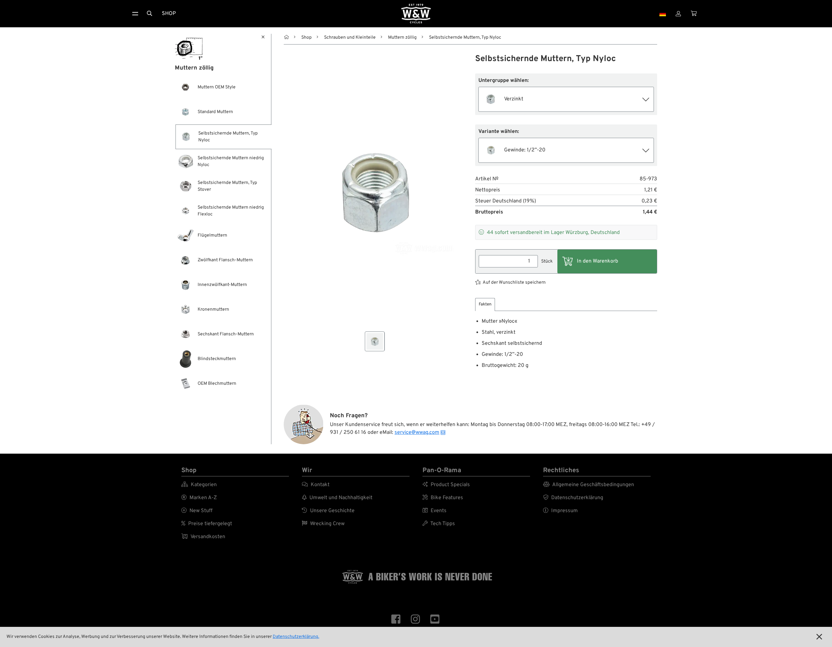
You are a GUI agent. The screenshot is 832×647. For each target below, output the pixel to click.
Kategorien (199, 485)
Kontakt (316, 485)
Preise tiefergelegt (206, 524)
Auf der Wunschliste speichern (514, 282)
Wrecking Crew (323, 524)
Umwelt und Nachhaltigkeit (337, 498)
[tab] (485, 304)
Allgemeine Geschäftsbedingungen (588, 485)
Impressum (560, 511)
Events (434, 511)
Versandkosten (203, 537)
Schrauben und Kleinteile (350, 37)
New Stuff (197, 511)
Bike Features (442, 498)
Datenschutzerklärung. (296, 637)
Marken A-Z (199, 498)
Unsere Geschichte (328, 511)
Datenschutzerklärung (573, 498)
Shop (169, 13)
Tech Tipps (438, 524)
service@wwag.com (417, 432)
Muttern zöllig (402, 37)
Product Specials (446, 485)
